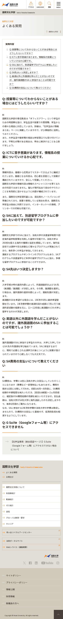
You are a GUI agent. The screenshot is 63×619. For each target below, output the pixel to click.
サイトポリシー (13, 575)
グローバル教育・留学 (15, 517)
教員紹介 (9, 499)
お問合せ (9, 477)
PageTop (58, 614)
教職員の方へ (12, 603)
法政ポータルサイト (14, 541)
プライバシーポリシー (17, 582)
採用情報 (10, 596)
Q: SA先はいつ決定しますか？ (23, 72)
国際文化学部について (15, 487)
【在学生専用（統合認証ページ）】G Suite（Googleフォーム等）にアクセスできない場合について (34, 445)
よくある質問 (11, 472)
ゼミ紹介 (9, 505)
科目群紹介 (10, 493)
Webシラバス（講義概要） (17, 547)
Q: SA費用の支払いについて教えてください (30, 87)
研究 (8, 511)
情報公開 (10, 589)
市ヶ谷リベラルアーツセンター (19, 532)
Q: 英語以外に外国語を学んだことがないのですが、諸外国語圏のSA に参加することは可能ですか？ (32, 80)
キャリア (9, 523)
